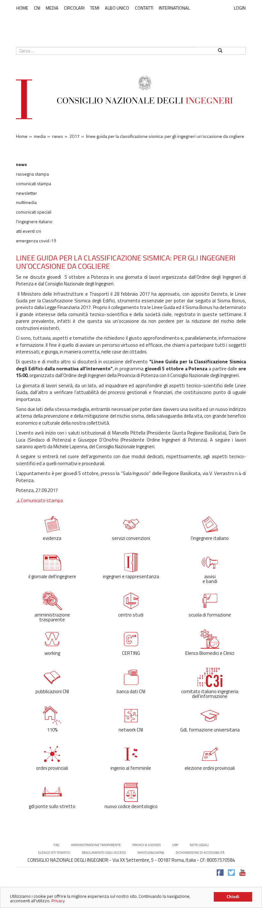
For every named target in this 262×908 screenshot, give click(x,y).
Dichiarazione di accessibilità (200, 852)
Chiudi (233, 896)
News (21, 164)
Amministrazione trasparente (96, 845)
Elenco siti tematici (54, 852)
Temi (94, 7)
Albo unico (117, 7)
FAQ (56, 845)
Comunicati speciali (33, 212)
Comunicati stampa (33, 183)
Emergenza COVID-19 (36, 241)
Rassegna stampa (32, 174)
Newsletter (26, 193)
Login (240, 7)
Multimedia (26, 202)
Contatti (144, 7)
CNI (37, 7)
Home (22, 7)
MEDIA (52, 7)
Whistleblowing (150, 852)
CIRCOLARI (74, 7)
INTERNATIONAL (174, 7)
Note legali (199, 845)
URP (175, 845)
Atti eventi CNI (28, 231)
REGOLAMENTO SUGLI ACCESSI (104, 852)
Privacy (58, 900)
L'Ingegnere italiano (34, 221)
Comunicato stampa (42, 500)
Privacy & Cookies (146, 845)
